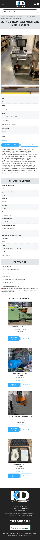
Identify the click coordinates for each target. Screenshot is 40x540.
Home (2, 17)
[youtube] (11, 521)
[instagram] (21, 521)
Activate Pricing (6, 140)
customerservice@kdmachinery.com (26, 513)
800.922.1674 (23, 506)
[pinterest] (18, 521)
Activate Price (20, 334)
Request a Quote (10, 145)
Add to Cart (29, 145)
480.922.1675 (21, 511)
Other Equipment (10, 17)
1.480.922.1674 (25, 508)
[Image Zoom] (1, 86)
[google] (14, 521)
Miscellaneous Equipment (24, 17)
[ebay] (25, 521)
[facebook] (28, 521)
